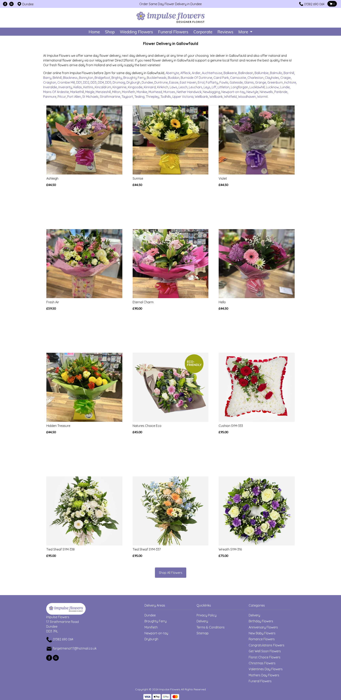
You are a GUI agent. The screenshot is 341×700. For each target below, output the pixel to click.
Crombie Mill (66, 82)
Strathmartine (110, 97)
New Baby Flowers (262, 633)
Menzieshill (103, 92)
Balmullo (276, 73)
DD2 (86, 82)
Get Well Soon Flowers (265, 651)
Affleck (185, 73)
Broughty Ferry (134, 78)
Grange (260, 82)
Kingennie (119, 87)
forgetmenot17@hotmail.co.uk (74, 648)
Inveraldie (50, 87)
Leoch (183, 87)
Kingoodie (135, 87)
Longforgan (239, 87)
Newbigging (211, 92)
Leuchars (195, 87)
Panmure (49, 97)
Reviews (225, 32)
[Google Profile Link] (11, 4)
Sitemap (203, 633)
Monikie (142, 92)
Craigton (49, 82)
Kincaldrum (103, 87)
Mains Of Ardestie (56, 92)
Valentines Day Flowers (266, 669)
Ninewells (266, 92)
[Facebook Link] (5, 4)
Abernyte (172, 73)
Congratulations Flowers (266, 645)
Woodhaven (247, 97)
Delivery (202, 621)
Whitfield (230, 97)
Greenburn (275, 82)
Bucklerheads (157, 78)
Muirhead (155, 92)
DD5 (108, 82)
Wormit (262, 97)
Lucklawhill (257, 87)
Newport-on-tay (233, 92)
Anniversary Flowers (263, 627)
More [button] (243, 32)
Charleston (255, 78)
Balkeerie (230, 73)
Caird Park (221, 78)
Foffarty (212, 82)
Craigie (285, 78)
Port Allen (74, 97)
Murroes (169, 92)
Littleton (224, 87)
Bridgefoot (102, 78)
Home (94, 32)
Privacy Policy (206, 615)
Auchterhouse (212, 73)
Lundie (285, 87)
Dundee (147, 82)
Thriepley (152, 97)
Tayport (127, 97)
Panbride (280, 92)
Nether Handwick (189, 92)
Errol (201, 82)
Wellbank (201, 97)
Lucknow (272, 87)
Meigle (89, 92)
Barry (47, 78)
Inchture (290, 82)
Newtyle (252, 92)
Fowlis (223, 82)
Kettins (88, 87)
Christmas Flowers (262, 663)
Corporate (202, 32)
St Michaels (90, 97)
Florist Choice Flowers (264, 657)
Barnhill (289, 73)
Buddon (173, 78)
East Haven (188, 82)
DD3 (93, 82)
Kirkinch (162, 87)
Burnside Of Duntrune (196, 78)
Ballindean (245, 73)
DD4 (101, 82)
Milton (116, 92)
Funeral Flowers (173, 32)
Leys (207, 87)
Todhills (165, 97)
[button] (170, 606)
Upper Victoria (182, 97)
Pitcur (62, 97)
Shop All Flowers (170, 573)
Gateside (236, 82)
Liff (214, 87)
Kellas (77, 87)
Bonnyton (86, 78)
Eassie (173, 82)
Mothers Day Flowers (264, 675)
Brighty (116, 78)
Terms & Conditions (211, 627)
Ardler (196, 73)
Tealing (139, 97)
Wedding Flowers (136, 32)
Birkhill (57, 78)
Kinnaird (150, 87)
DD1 (79, 82)
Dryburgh (133, 82)
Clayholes (272, 78)
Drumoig (119, 82)
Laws (173, 87)
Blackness (70, 78)
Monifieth (128, 92)
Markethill (77, 92)
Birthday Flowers (261, 621)
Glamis (249, 82)
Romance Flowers (262, 639)
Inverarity (65, 87)
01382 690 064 (314, 4)
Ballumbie (262, 73)
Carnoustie (238, 78)
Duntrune (161, 82)
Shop (110, 32)
